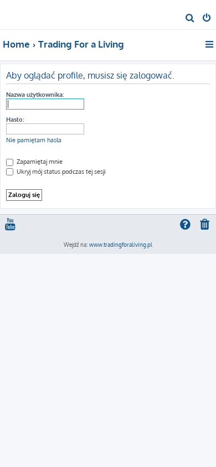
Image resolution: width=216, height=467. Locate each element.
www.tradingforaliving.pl (120, 244)
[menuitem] (190, 18)
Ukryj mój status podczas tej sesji (60, 171)
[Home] (27, 14)
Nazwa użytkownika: (35, 94)
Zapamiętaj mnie (39, 161)
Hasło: (15, 119)
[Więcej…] (210, 44)
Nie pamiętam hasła (33, 140)
